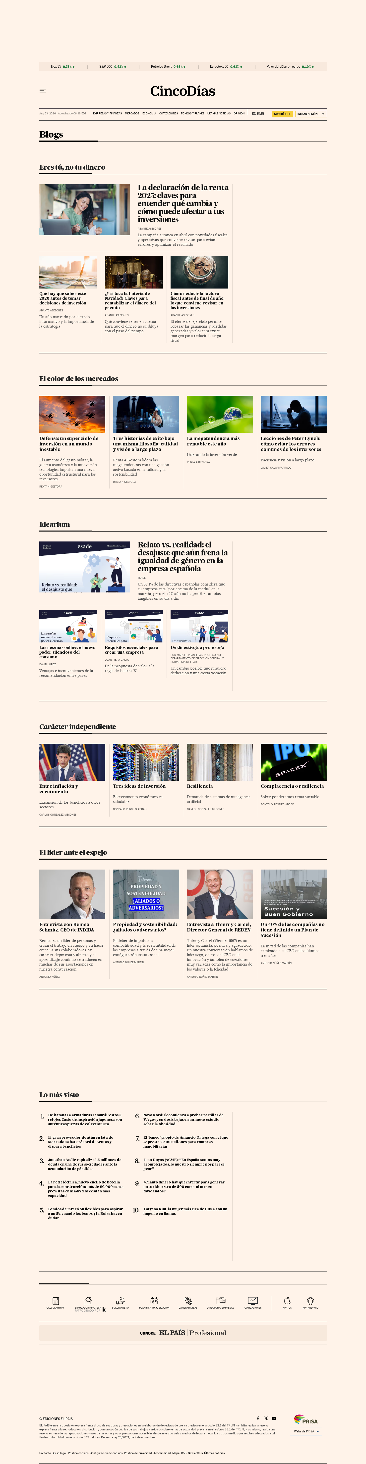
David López (47, 664)
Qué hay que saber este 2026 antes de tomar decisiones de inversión (62, 298)
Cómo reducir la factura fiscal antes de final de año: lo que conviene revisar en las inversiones (198, 301)
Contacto (45, 1453)
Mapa (176, 1453)
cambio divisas (188, 1307)
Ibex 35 (56, 66)
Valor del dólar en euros (283, 66)
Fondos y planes (192, 113)
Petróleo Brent (161, 66)
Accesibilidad (162, 1453)
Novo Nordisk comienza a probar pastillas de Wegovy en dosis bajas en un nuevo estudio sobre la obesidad (183, 1120)
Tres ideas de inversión (139, 786)
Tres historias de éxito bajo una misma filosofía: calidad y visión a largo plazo (145, 444)
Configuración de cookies (106, 1453)
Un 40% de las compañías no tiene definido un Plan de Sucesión (293, 930)
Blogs (51, 135)
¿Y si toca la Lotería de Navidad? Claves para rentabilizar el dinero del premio (130, 301)
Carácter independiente (77, 726)
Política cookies (78, 1453)
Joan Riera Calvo (117, 659)
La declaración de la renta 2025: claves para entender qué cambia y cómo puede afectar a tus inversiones (183, 204)
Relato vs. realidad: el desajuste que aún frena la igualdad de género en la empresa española (183, 557)
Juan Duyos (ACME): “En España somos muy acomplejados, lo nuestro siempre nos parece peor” (184, 1164)
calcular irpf (55, 1307)
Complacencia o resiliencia (292, 786)
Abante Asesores (149, 228)
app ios (287, 1307)
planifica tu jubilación (154, 1307)
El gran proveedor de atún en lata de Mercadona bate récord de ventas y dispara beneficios (80, 1142)
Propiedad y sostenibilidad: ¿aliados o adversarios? (145, 927)
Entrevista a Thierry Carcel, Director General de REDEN (219, 927)
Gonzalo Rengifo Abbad (129, 809)
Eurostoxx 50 (219, 66)
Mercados (132, 113)
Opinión (239, 113)
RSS (183, 1453)
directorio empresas (220, 1307)
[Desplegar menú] (42, 91)
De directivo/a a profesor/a (197, 648)
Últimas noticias (219, 113)
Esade (142, 578)
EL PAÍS (256, 112)
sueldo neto (120, 1307)
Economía (149, 113)
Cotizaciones (168, 113)
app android (310, 1307)
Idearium (54, 524)
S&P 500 (105, 66)
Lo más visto (59, 1094)
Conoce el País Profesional (183, 1333)
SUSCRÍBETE (282, 114)
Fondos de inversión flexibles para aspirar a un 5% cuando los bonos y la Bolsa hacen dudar (85, 1214)
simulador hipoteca (88, 1307)
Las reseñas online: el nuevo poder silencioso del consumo (67, 652)
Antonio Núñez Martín (128, 962)
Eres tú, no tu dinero (72, 167)
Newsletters (195, 1453)
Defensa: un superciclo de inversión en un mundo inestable (69, 444)
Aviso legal (59, 1453)
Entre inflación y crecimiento (58, 789)
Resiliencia (200, 786)
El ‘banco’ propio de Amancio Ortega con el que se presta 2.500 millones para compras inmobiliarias (185, 1142)
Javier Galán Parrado (276, 467)
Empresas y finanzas (107, 113)
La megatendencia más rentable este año (213, 441)
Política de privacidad (138, 1453)
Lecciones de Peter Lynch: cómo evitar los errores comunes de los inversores (291, 444)
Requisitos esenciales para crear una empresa (131, 650)
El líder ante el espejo (73, 852)
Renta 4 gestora (50, 486)
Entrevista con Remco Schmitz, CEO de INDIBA (66, 927)
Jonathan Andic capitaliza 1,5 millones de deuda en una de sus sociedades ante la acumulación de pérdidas (85, 1164)
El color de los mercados (78, 378)
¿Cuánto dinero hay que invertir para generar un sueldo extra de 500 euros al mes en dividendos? (184, 1187)
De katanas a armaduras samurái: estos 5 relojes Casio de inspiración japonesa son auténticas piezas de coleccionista (85, 1120)
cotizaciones (253, 1307)
